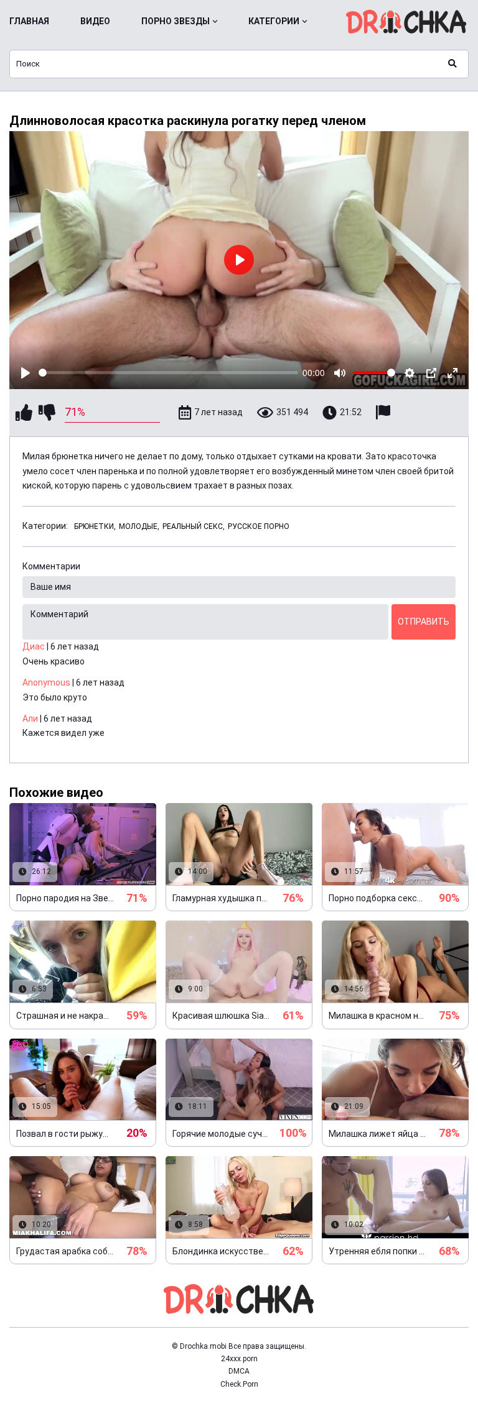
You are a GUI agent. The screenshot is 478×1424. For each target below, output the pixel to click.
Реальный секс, (193, 526)
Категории (273, 21)
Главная (29, 21)
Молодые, (139, 526)
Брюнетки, (95, 526)
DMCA (239, 1371)
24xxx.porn (239, 1358)
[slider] (168, 373)
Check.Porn (239, 1384)
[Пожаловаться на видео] (384, 412)
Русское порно (258, 526)
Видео (95, 21)
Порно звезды (175, 21)
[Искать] (452, 64)
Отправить (423, 622)
